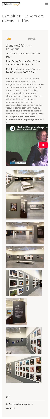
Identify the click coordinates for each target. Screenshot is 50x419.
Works (9, 408)
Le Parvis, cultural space (18, 404)
